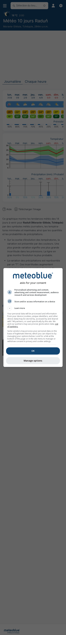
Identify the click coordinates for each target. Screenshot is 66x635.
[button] (33, 308)
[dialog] (33, 317)
